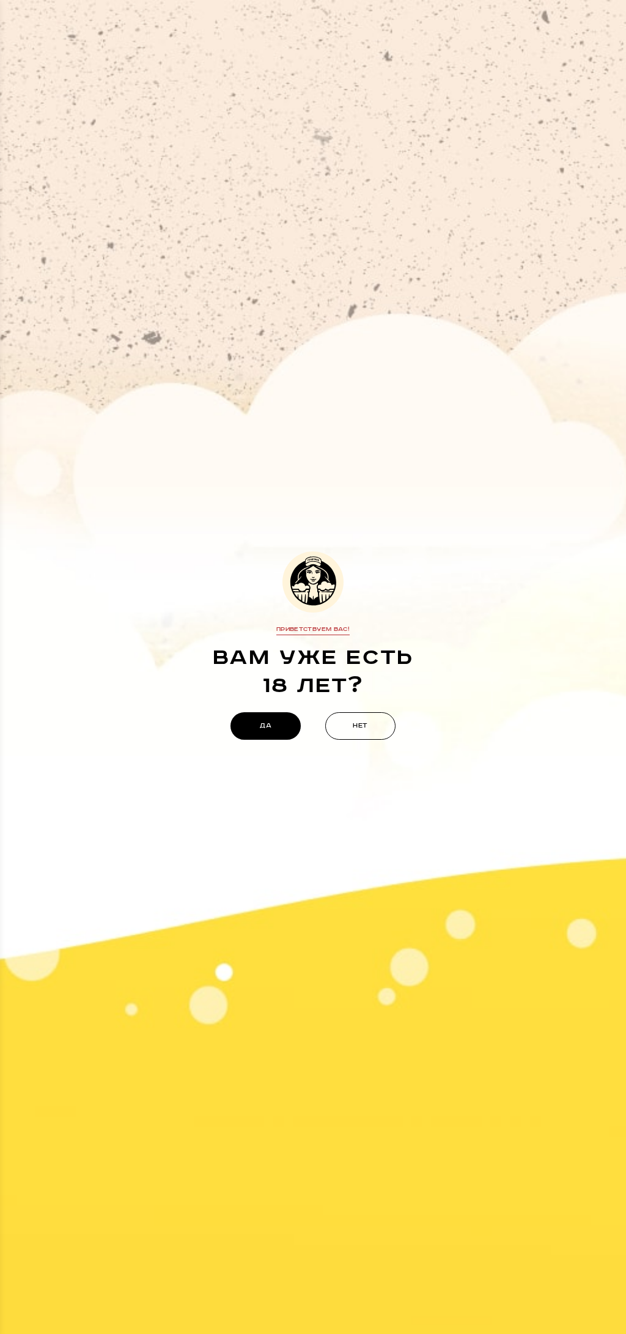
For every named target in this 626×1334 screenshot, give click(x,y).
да (265, 725)
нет (360, 725)
